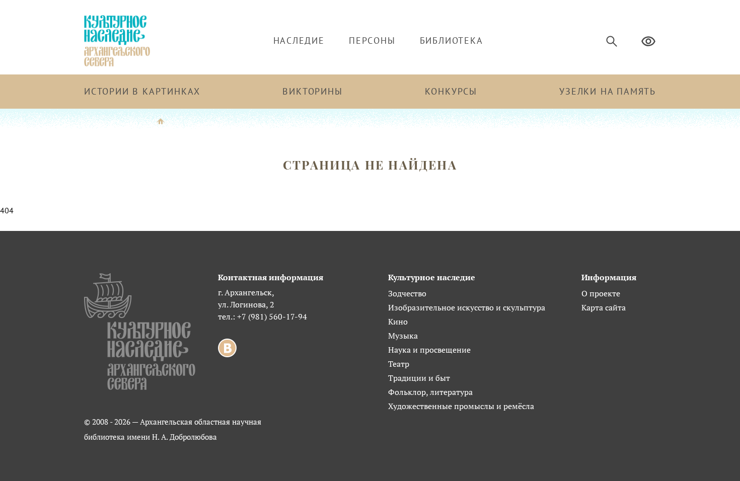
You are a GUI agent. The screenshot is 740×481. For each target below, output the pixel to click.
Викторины (312, 91)
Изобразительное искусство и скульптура (466, 307)
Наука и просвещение (429, 350)
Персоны (372, 40)
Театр (398, 364)
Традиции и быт (419, 378)
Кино (398, 321)
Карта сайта (603, 307)
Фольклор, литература (430, 392)
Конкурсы (451, 91)
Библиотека (451, 40)
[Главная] (161, 120)
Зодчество (407, 293)
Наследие (299, 40)
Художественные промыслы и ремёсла (461, 406)
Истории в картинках (142, 91)
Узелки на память (607, 91)
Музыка (403, 336)
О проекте (600, 293)
